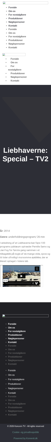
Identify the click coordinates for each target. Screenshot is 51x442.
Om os (11, 11)
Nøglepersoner (16, 22)
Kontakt (12, 26)
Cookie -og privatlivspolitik (25, 432)
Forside (12, 7)
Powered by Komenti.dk (26, 438)
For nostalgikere (17, 15)
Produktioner (15, 18)
